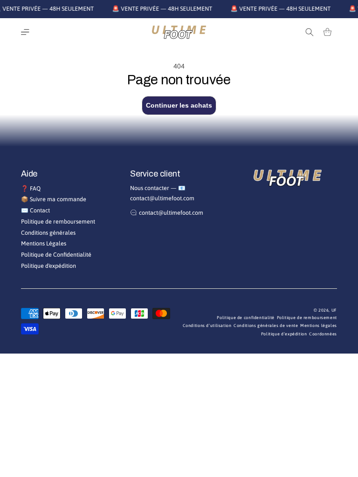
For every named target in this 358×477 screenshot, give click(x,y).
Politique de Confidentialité (56, 254)
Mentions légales (318, 325)
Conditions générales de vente (266, 325)
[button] (25, 32)
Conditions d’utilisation (207, 325)
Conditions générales (48, 232)
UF (334, 310)
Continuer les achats (179, 105)
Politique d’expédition (284, 334)
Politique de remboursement (58, 221)
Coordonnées (323, 334)
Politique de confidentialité (246, 317)
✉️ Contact (35, 210)
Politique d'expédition (48, 265)
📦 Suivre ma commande (53, 199)
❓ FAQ (31, 188)
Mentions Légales (43, 243)
